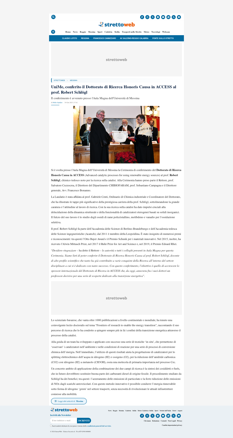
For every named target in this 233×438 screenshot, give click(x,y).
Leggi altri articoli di (70, 401)
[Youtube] (163, 17)
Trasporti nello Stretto (132, 31)
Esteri (174, 411)
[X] (153, 17)
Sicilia (117, 31)
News (75, 31)
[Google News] (168, 17)
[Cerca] (53, 17)
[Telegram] (158, 17)
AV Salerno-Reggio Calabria (134, 38)
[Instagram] (147, 17)
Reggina (85, 38)
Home (68, 31)
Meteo (146, 31)
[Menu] (53, 32)
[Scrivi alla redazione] (179, 17)
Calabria (108, 31)
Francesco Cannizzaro (104, 38)
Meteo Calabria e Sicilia (145, 411)
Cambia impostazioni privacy (172, 425)
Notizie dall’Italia (165, 411)
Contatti (164, 421)
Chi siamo (147, 421)
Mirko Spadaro (57, 102)
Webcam (166, 31)
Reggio (83, 31)
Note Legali (172, 421)
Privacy (179, 421)
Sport (99, 31)
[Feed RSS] (174, 17)
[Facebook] (142, 17)
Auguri (180, 411)
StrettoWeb (59, 80)
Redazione (155, 421)
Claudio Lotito (69, 38)
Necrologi (155, 31)
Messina (91, 31)
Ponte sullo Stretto (163, 38)
